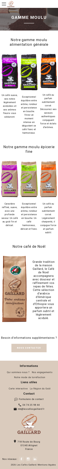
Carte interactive (18, 388)
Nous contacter (29, 348)
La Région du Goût (40, 388)
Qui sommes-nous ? (18, 372)
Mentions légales (47, 465)
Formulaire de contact (31, 399)
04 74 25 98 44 (31, 405)
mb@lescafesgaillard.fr (31, 409)
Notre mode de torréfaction (29, 377)
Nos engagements (42, 372)
